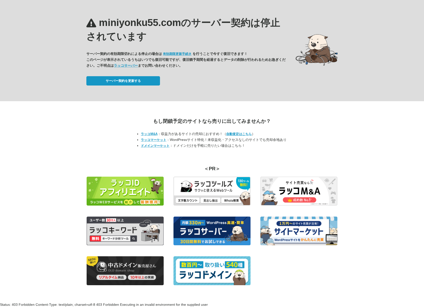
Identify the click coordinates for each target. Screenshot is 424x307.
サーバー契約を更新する (123, 81)
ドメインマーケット (155, 145)
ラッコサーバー (126, 65)
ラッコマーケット (153, 140)
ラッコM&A (149, 134)
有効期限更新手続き (177, 54)
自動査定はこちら (239, 134)
